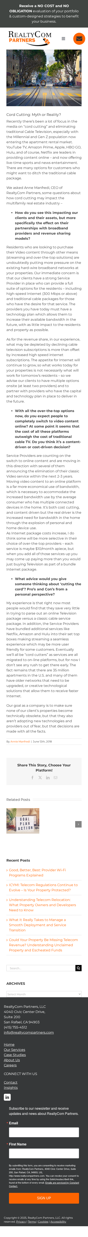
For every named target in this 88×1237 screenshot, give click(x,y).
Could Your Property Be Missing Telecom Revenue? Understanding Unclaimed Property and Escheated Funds (43, 945)
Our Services (14, 1050)
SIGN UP (44, 1198)
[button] (9, 824)
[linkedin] (7, 1097)
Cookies (43, 1221)
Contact (11, 1082)
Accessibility (58, 1221)
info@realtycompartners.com (29, 1032)
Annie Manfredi (20, 741)
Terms (32, 1221)
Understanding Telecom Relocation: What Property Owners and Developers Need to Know (42, 905)
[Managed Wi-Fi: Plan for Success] (22, 810)
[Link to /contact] (79, 39)
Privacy (21, 1221)
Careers (10, 1065)
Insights (11, 1088)
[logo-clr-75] (30, 33)
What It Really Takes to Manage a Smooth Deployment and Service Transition (37, 925)
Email (13, 1123)
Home (9, 1045)
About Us (12, 1060)
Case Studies (15, 1055)
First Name (17, 1144)
